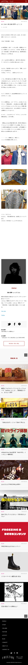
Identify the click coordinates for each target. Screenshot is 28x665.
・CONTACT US (5, 649)
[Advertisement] (14, 240)
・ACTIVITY (4, 635)
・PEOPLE (3, 621)
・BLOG (3, 639)
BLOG (5, 4)
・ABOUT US (4, 646)
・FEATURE (4, 631)
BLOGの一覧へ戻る (14, 343)
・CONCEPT (4, 642)
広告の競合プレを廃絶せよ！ (8, 330)
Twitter (3, 315)
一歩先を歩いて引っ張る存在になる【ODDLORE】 (13, 336)
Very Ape (3, 311)
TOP (2, 4)
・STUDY (3, 624)
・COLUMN (4, 628)
